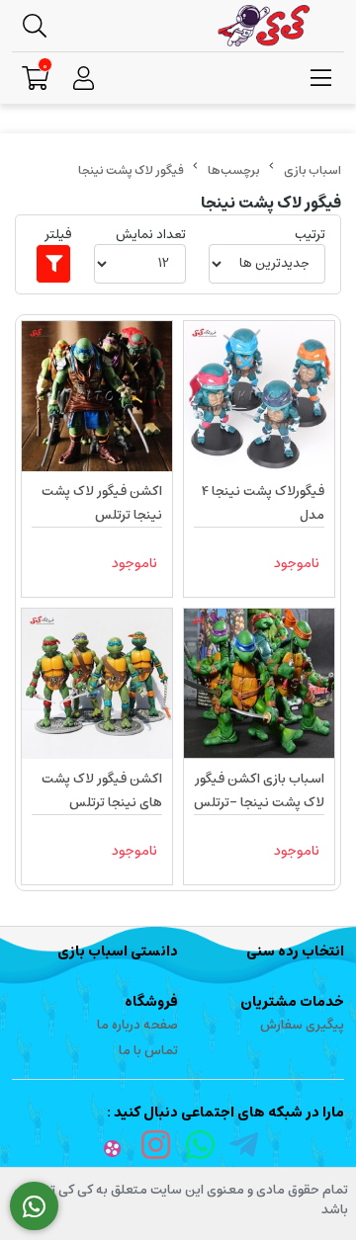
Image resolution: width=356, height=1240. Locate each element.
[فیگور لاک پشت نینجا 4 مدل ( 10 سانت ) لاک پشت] (259, 396)
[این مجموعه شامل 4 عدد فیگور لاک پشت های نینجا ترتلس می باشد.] (97, 684)
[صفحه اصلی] (312, 170)
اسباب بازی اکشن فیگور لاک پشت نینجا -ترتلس (259, 791)
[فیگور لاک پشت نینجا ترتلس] (97, 396)
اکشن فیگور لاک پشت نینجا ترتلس (102, 503)
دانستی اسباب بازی (117, 951)
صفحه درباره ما (137, 1025)
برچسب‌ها (234, 170)
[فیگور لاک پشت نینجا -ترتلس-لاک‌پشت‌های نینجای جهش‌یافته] (259, 684)
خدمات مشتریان (292, 1002)
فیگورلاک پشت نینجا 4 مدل (263, 503)
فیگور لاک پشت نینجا (131, 170)
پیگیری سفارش (302, 1025)
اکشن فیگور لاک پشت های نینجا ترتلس (102, 791)
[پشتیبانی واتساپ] (34, 1206)
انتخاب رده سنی (295, 951)
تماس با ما (148, 1050)
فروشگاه (151, 1002)
